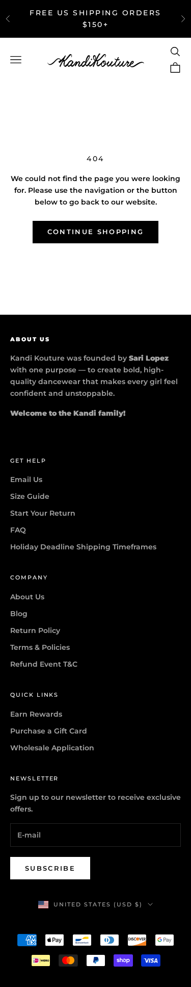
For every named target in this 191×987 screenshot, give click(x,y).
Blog (19, 613)
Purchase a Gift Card (48, 731)
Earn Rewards (36, 714)
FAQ (18, 530)
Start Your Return (42, 513)
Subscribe (50, 868)
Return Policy (35, 630)
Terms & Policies (40, 647)
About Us (27, 596)
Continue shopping (95, 231)
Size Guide (29, 496)
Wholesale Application (52, 747)
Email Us (26, 479)
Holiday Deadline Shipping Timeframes (83, 546)
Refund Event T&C (43, 664)
